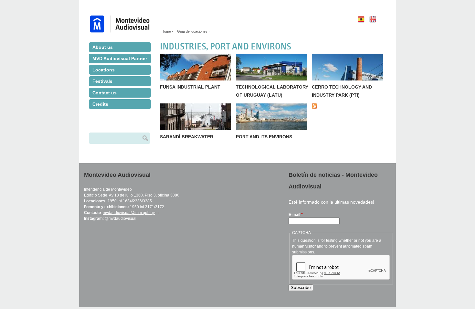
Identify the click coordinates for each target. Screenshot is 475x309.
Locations (103, 69)
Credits (100, 104)
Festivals (102, 81)
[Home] (122, 17)
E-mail (296, 214)
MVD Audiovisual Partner (119, 58)
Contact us (104, 92)
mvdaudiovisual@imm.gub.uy (131, 212)
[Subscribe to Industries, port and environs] (317, 107)
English (379, 27)
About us (102, 47)
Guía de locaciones (192, 31)
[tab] (120, 47)
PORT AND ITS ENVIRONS (264, 136)
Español (359, 29)
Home (166, 31)
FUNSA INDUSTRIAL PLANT (190, 87)
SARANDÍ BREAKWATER (186, 136)
